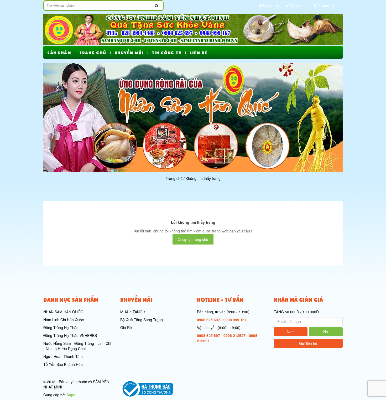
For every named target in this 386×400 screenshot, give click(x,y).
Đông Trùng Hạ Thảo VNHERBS (70, 335)
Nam (291, 331)
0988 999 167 (235, 319)
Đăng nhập (271, 5)
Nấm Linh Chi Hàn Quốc (63, 319)
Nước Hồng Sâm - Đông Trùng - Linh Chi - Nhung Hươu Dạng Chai (77, 346)
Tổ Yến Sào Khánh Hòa (63, 364)
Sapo (71, 394)
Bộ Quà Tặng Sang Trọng (141, 319)
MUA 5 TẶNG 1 (133, 311)
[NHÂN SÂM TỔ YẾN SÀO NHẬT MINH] (193, 29)
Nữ (325, 331)
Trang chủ (174, 178)
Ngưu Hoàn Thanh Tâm (63, 356)
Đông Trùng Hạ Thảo (61, 327)
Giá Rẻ (126, 327)
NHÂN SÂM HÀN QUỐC (63, 311)
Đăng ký (296, 5)
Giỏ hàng (322, 5)
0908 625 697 (208, 319)
